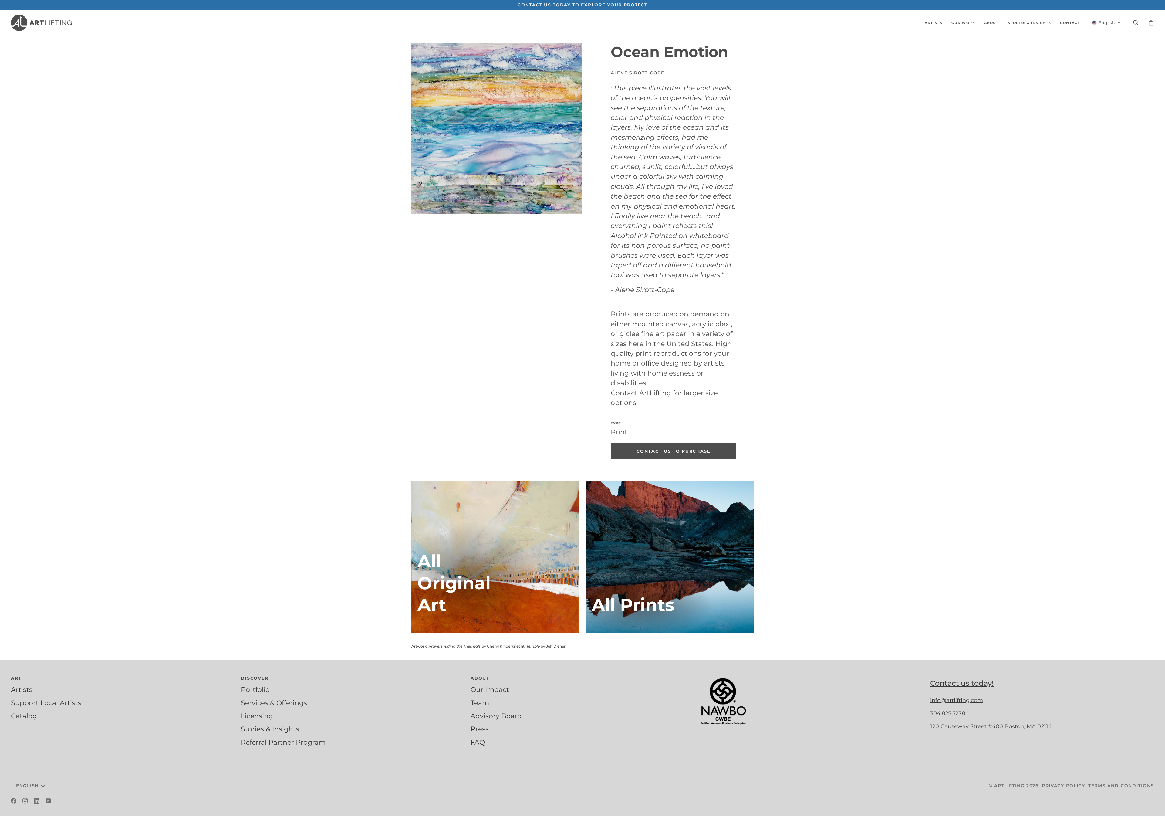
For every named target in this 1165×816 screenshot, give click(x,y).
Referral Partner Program (283, 742)
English (27, 785)
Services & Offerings (274, 703)
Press (480, 729)
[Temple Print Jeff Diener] (670, 557)
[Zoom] (496, 128)
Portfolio (255, 689)
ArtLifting (1009, 785)
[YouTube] (48, 801)
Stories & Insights (270, 729)
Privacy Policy (1063, 785)
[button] (933, 23)
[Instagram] (25, 801)
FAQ (478, 742)
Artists (21, 689)
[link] (673, 451)
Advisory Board (496, 716)
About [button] (480, 678)
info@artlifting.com (956, 700)
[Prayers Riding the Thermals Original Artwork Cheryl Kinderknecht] (495, 557)
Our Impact (490, 689)
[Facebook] (13, 801)
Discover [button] (254, 678)
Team (480, 703)
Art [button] (16, 678)
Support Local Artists (46, 703)
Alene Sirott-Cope (637, 73)
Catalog (24, 716)
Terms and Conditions (1121, 785)
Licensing (257, 716)
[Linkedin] (36, 801)
